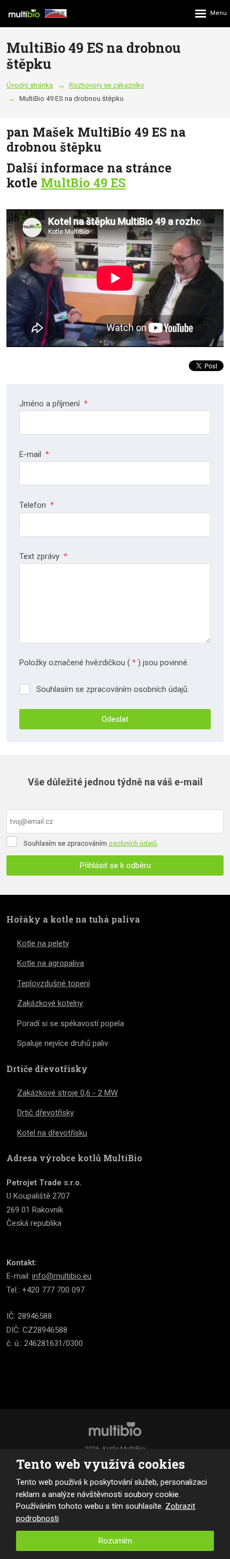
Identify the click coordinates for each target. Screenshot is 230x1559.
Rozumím (115, 1541)
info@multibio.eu (61, 1276)
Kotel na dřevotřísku (52, 1133)
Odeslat (115, 719)
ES (118, 183)
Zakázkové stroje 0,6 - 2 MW (67, 1093)
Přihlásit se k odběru (115, 865)
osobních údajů (133, 843)
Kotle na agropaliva (50, 963)
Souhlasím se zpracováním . (91, 843)
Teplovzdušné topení (53, 983)
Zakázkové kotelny (50, 1003)
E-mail (34, 454)
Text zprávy (43, 556)
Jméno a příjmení (53, 403)
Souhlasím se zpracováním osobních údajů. (112, 689)
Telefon (36, 505)
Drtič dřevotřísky (45, 1112)
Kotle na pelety (43, 943)
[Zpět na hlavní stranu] (37, 13)
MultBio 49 (76, 183)
